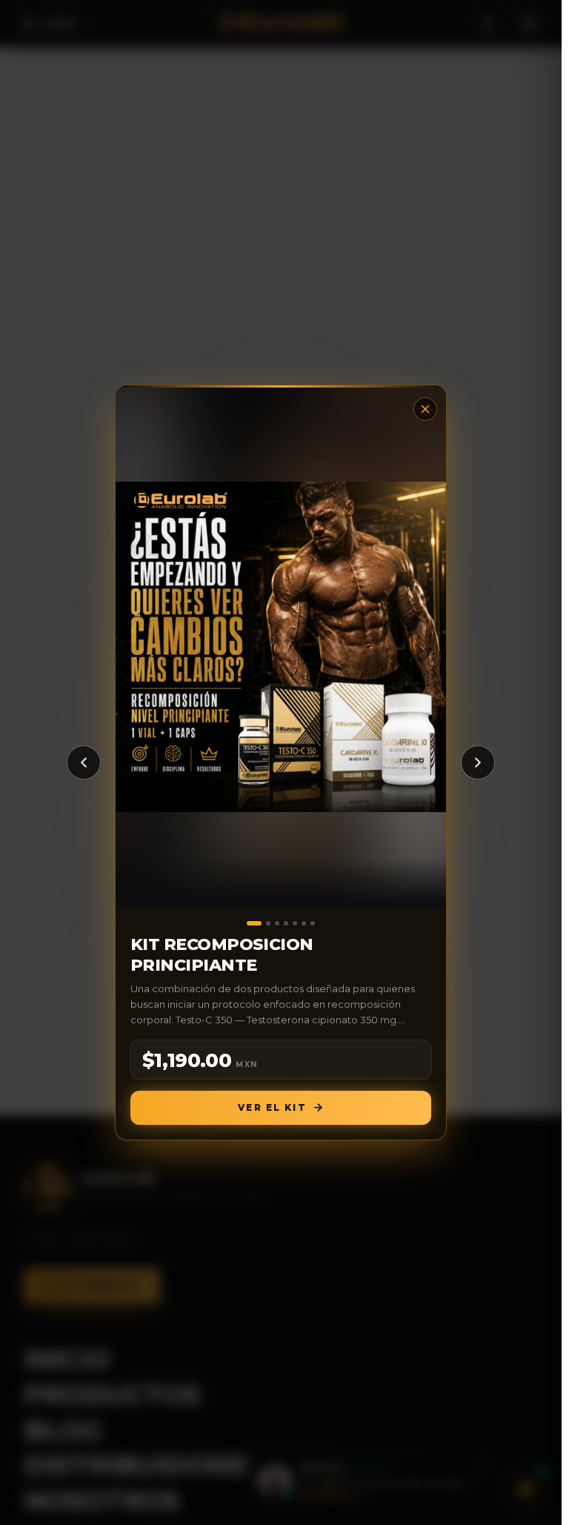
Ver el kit (272, 1107)
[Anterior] (83, 762)
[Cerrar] (425, 409)
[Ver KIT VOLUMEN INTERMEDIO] (268, 923)
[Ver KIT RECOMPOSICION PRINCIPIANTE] (254, 923)
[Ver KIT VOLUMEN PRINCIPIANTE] (277, 923)
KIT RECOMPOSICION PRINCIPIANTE (221, 954)
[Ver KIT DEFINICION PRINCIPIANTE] (312, 923)
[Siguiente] (478, 762)
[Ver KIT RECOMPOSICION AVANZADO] (286, 923)
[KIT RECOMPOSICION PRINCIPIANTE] (281, 647)
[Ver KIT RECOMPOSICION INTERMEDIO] (304, 923)
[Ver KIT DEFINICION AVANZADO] (295, 923)
